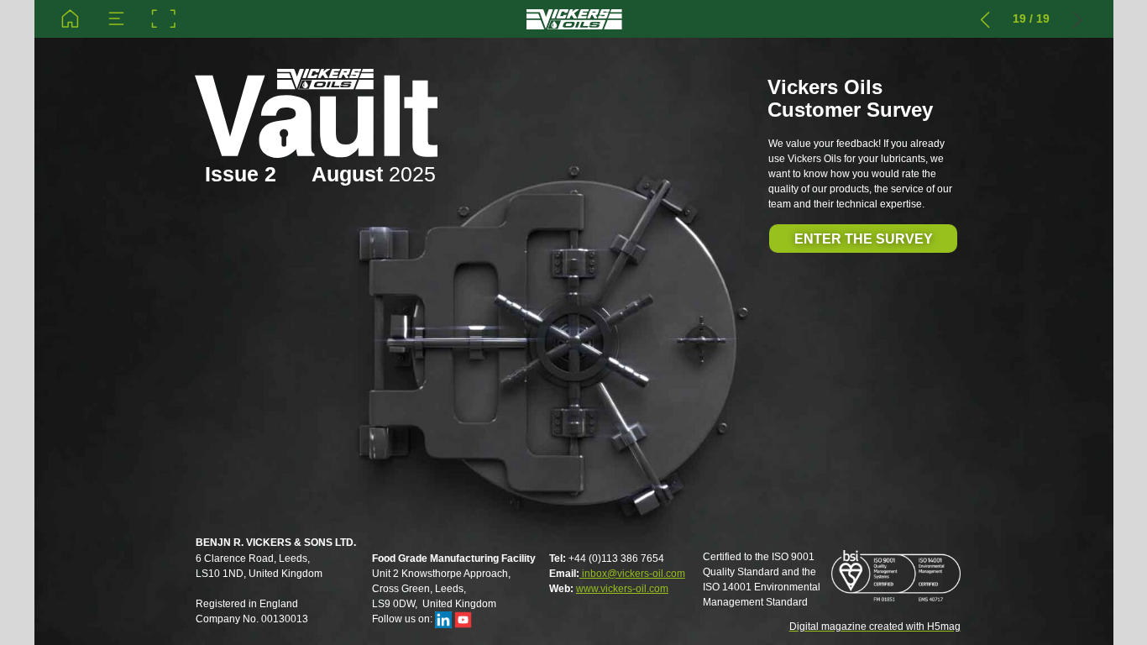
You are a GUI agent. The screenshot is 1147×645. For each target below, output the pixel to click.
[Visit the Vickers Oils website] (573, 19)
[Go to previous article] (985, 19)
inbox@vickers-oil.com (632, 573)
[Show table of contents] (116, 19)
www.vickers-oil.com (622, 589)
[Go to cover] (70, 19)
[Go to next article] (1078, 19)
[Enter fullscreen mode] (163, 19)
